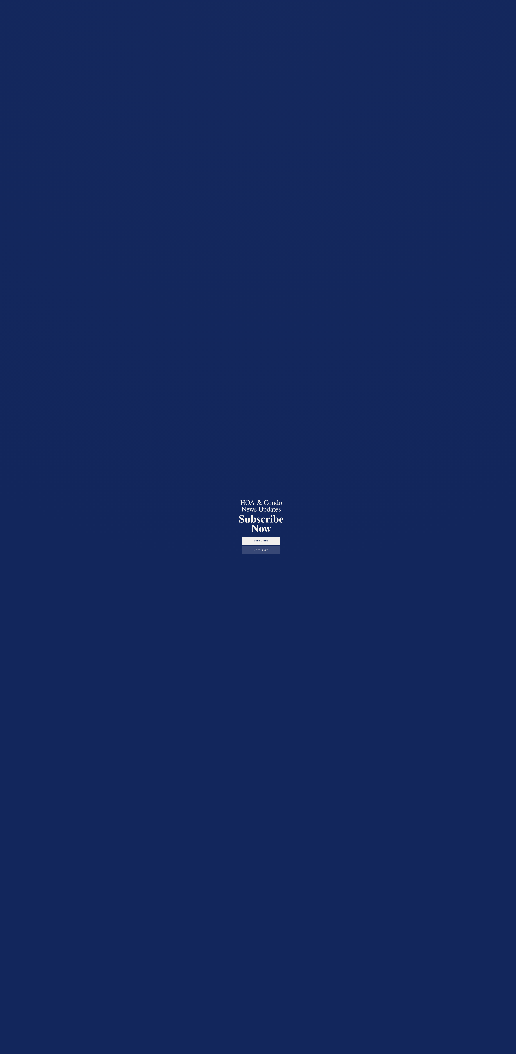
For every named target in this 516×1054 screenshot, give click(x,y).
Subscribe (261, 541)
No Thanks (261, 550)
